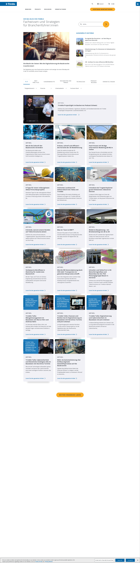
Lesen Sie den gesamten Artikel (67, 115)
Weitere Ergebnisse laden (70, 395)
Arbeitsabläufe (59, 88)
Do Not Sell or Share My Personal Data (104, 560)
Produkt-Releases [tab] (94, 81)
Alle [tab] (26, 81)
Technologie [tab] (80, 82)
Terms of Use (38, 561)
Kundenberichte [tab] (49, 82)
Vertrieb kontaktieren (102, 9)
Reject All (120, 560)
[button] (99, 4)
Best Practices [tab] (36, 81)
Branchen (28, 9)
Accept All (130, 560)
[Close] (137, 560)
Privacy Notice (49, 561)
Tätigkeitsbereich (29, 88)
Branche (42, 88)
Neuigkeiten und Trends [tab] (65, 81)
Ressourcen (47, 9)
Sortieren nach (74, 88)
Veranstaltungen (60, 9)
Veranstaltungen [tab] (109, 82)
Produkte (38, 9)
